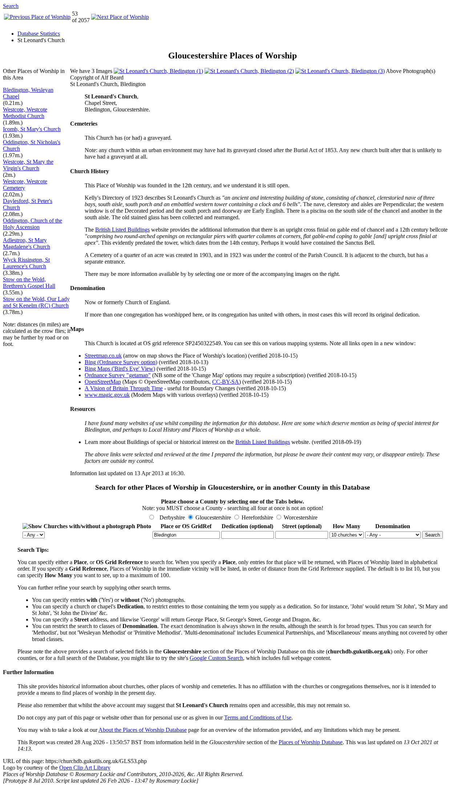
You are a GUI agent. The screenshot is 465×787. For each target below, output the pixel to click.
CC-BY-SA (225, 382)
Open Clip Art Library (84, 767)
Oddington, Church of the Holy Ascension (32, 223)
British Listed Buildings (122, 230)
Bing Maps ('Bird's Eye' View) (120, 369)
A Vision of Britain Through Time (124, 388)
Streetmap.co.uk (103, 355)
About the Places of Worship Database (142, 730)
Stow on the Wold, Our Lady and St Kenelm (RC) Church (36, 302)
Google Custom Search (216, 658)
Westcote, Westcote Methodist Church (25, 112)
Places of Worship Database (311, 742)
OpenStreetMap (103, 382)
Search (11, 6)
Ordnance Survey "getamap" (118, 375)
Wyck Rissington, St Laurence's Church (26, 263)
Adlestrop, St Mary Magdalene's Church (26, 243)
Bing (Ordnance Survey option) (121, 362)
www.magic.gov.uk (107, 395)
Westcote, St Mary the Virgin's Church (28, 165)
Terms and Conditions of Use (257, 717)
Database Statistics (38, 33)
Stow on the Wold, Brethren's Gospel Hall (29, 282)
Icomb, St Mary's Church (32, 129)
